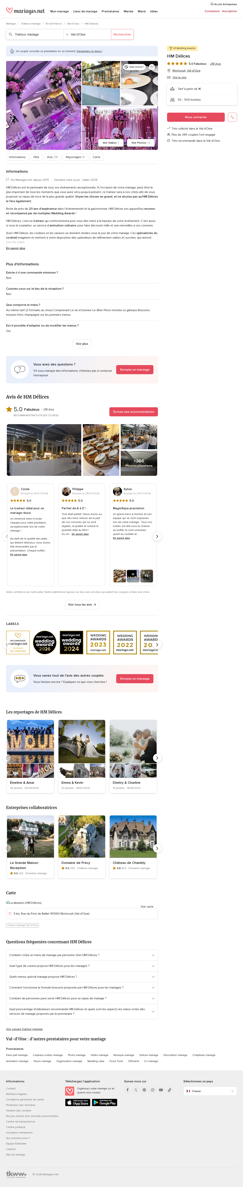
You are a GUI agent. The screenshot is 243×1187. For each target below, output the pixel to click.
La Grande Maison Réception (24, 865)
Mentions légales (16, 1094)
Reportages (75, 157)
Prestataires (110, 11)
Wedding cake (95, 1061)
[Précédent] (7, 536)
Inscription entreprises (19, 1132)
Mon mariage (59, 11)
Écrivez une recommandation (133, 412)
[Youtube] (161, 1090)
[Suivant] (157, 536)
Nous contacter (196, 117)
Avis (52, 157)
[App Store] (77, 1105)
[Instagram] (152, 1090)
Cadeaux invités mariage (48, 1055)
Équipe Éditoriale (16, 1143)
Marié (142, 11)
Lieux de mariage (85, 11)
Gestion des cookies (18, 1110)
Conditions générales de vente (25, 1099)
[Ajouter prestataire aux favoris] (152, 67)
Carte (96, 157)
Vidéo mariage (99, 1055)
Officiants (133, 1061)
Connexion (212, 11)
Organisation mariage (69, 1061)
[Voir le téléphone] (232, 117)
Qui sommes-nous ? (18, 1138)
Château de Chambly (129, 863)
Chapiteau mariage (204, 1055)
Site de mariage (15, 1154)
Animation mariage (17, 1061)
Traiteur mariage (31, 23)
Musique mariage (124, 1055)
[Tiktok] (169, 1090)
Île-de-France (54, 23)
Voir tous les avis (80, 605)
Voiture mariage (148, 1055)
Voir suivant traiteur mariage (24, 1029)
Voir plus (82, 344)
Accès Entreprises (225, 4)
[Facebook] (127, 1090)
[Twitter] (136, 1090)
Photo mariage (77, 1055)
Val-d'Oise (73, 23)
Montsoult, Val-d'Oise (186, 71)
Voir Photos (141, 142)
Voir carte (147, 907)
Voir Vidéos (111, 142)
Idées (154, 11)
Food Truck (116, 1061)
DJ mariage (151, 1061)
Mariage (11, 23)
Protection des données (21, 1105)
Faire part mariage (17, 1055)
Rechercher (122, 34)
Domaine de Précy (76, 863)
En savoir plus (15, 248)
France (196, 1091)
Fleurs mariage (42, 1061)
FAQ (36, 157)
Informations (17, 157)
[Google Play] (104, 1105)
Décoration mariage (175, 1055)
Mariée (128, 11)
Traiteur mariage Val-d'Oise (22, 925)
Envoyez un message (134, 370)
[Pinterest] (144, 1090)
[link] (30, 756)
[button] (82, 369)
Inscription (229, 11)
